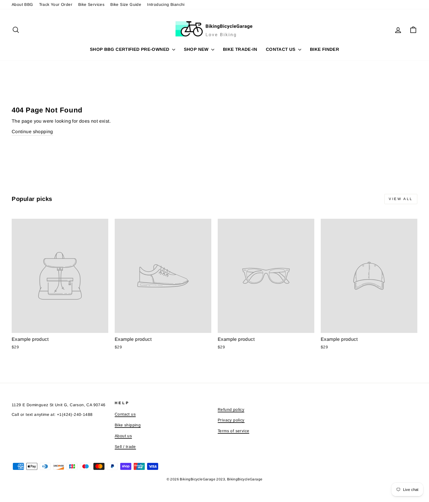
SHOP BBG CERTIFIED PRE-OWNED (130, 49)
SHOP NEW (197, 49)
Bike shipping (128, 425)
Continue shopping (32, 131)
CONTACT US (281, 49)
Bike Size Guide (125, 4)
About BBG (22, 4)
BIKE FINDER (324, 49)
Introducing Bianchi (166, 4)
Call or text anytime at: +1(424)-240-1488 (52, 414)
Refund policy (231, 409)
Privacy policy (231, 420)
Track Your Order (55, 4)
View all (401, 199)
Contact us (125, 414)
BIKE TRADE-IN (240, 49)
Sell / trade (125, 446)
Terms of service (233, 431)
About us (123, 436)
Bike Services (91, 4)
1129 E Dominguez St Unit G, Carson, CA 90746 (59, 405)
